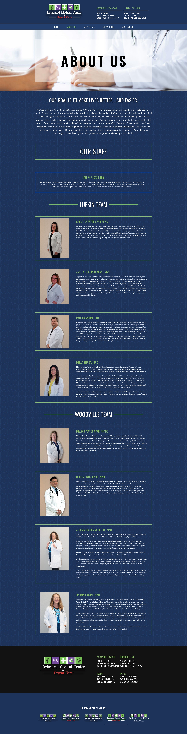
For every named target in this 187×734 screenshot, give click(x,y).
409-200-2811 (113, 18)
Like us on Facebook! (106, 681)
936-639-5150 (140, 18)
